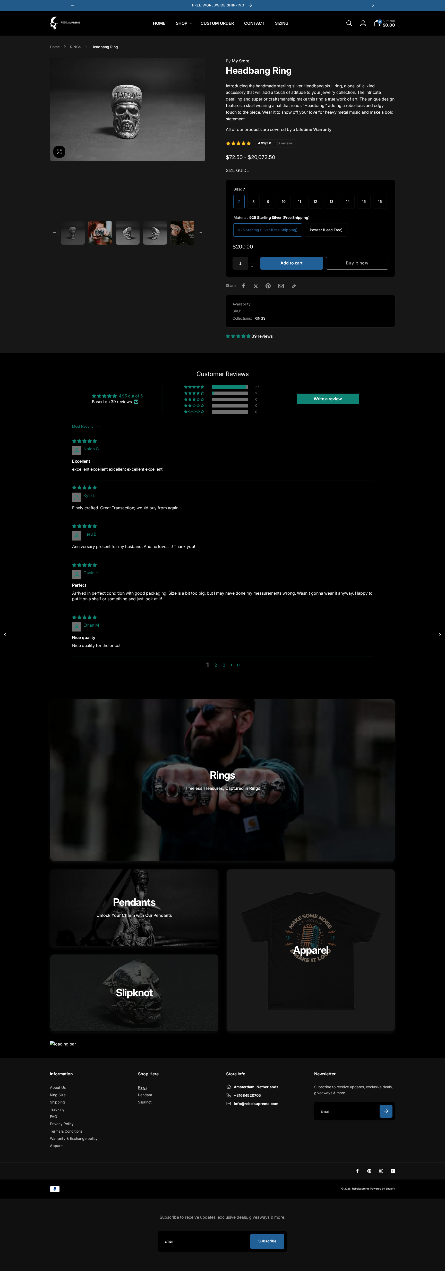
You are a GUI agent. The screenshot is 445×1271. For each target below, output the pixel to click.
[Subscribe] (386, 1111)
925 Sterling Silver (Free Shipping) (267, 230)
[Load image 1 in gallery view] (73, 233)
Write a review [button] (328, 398)
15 (364, 201)
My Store (237, 60)
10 (284, 201)
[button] (183, 23)
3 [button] (224, 665)
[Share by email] (281, 286)
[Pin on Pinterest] (268, 285)
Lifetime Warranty (314, 129)
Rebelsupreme (361, 1188)
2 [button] (216, 665)
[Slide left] (72, 5)
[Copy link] (294, 285)
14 (348, 201)
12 (315, 201)
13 (331, 201)
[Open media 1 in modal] (127, 109)
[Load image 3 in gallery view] (127, 233)
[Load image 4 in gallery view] (155, 233)
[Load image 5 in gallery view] (182, 233)
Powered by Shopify (382, 1188)
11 (299, 201)
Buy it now (357, 262)
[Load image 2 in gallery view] (100, 233)
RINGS (260, 318)
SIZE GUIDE (237, 170)
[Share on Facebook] (243, 285)
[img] (84, 441)
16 (380, 201)
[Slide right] (372, 5)
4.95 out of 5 (131, 395)
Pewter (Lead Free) (326, 230)
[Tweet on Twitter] (255, 285)
